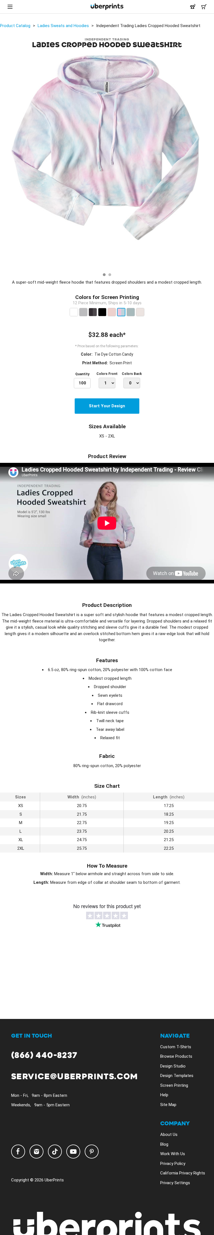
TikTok (55, 1152)
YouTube (73, 1152)
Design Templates (176, 1075)
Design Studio (173, 1066)
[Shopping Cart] (204, 6)
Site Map (168, 1104)
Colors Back (132, 374)
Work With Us (172, 1153)
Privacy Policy (172, 1163)
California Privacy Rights (182, 1173)
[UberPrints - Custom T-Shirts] (107, 6)
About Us (168, 1134)
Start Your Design (107, 405)
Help (164, 1094)
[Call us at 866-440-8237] (192, 6)
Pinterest (92, 1152)
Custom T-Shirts (175, 1046)
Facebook (18, 1152)
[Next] (208, 162)
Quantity (82, 374)
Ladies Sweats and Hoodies (63, 25)
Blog (164, 1144)
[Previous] (6, 162)
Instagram (36, 1152)
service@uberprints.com (74, 1076)
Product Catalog (15, 25)
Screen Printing (174, 1085)
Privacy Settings (175, 1182)
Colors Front (107, 374)
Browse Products (176, 1056)
